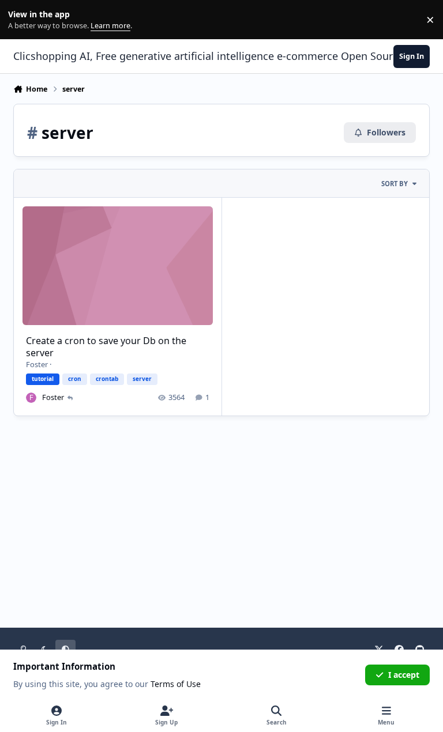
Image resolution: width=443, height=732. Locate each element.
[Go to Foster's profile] (31, 398)
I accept (403, 674)
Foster (37, 364)
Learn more (22, 19)
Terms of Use (176, 683)
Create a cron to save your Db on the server (106, 346)
